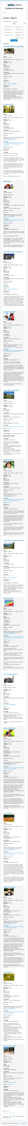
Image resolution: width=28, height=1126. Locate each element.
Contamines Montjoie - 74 (12, 83)
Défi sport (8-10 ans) (10, 1046)
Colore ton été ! (8, 598)
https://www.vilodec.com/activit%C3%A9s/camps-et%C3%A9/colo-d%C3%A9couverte (14, 500)
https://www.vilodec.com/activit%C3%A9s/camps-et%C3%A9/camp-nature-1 (14, 1012)
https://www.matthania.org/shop (10, 704)
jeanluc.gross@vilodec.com (9, 216)
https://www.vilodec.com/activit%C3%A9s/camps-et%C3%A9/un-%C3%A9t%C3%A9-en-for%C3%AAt (14, 144)
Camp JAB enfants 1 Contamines (13, 46)
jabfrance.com (6, 81)
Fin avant (16, 21)
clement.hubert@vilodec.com (10, 139)
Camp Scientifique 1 (10, 887)
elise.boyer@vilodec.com (9, 496)
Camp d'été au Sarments (11, 390)
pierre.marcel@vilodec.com (9, 347)
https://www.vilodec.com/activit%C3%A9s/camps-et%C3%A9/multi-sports (14, 220)
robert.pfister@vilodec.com (9, 764)
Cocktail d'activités (9, 312)
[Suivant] (10, 1113)
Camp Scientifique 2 (10, 728)
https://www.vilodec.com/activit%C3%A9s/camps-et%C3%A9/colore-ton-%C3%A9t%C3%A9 (14, 637)
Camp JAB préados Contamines (13, 252)
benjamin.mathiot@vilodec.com (10, 633)
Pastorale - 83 (10, 1084)
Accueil (10, 1116)
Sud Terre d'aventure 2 (11, 674)
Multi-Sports (7, 181)
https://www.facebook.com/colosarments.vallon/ (13, 426)
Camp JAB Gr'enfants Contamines (14, 540)
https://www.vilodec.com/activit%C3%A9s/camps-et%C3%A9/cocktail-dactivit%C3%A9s (14, 351)
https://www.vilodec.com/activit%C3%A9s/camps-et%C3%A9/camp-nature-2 (14, 853)
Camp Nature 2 (8, 813)
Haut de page (24, 1123)
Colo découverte (9, 460)
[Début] (4, 1113)
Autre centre (9, 428)
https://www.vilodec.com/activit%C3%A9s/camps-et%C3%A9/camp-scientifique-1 (14, 927)
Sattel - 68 (9, 502)
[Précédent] (7, 1113)
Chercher (15, 40)
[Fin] (13, 1113)
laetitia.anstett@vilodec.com (9, 849)
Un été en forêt (8, 104)
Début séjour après (7, 21)
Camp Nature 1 (8, 972)
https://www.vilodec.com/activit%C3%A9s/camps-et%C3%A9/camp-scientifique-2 (14, 768)
